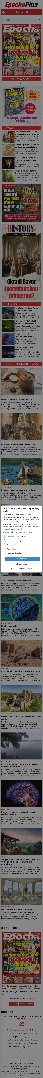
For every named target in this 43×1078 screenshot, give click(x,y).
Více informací (17, 529)
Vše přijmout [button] (22, 559)
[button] (21, 532)
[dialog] (21, 539)
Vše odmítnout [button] (22, 564)
